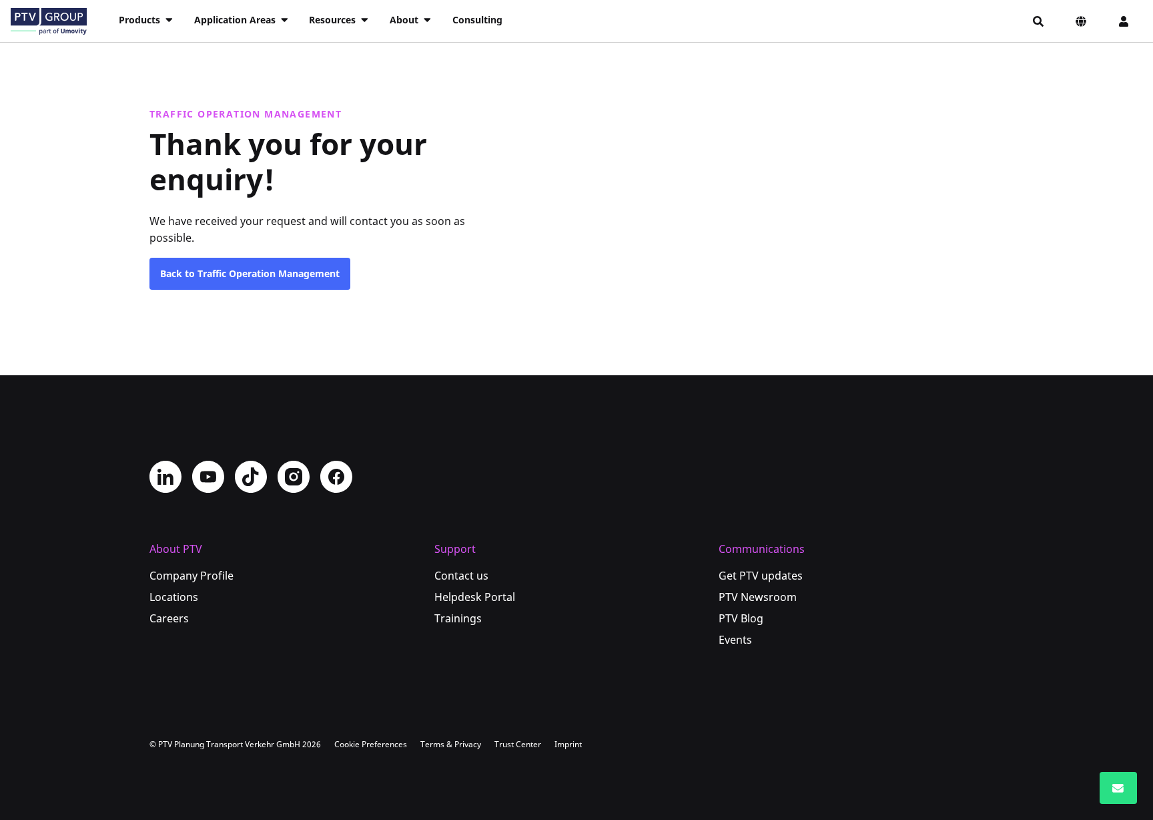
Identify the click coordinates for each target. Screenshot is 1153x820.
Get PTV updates (761, 575)
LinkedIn (165, 477)
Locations (173, 597)
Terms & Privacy (450, 744)
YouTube (208, 477)
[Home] (49, 21)
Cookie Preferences (370, 744)
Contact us (461, 575)
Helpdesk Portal (474, 597)
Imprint (568, 744)
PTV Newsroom (758, 597)
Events (735, 639)
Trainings (458, 618)
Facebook (336, 477)
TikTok (251, 477)
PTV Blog (741, 618)
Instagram (294, 477)
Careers (169, 618)
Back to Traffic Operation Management (250, 273)
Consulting (477, 19)
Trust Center (517, 744)
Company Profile (191, 575)
